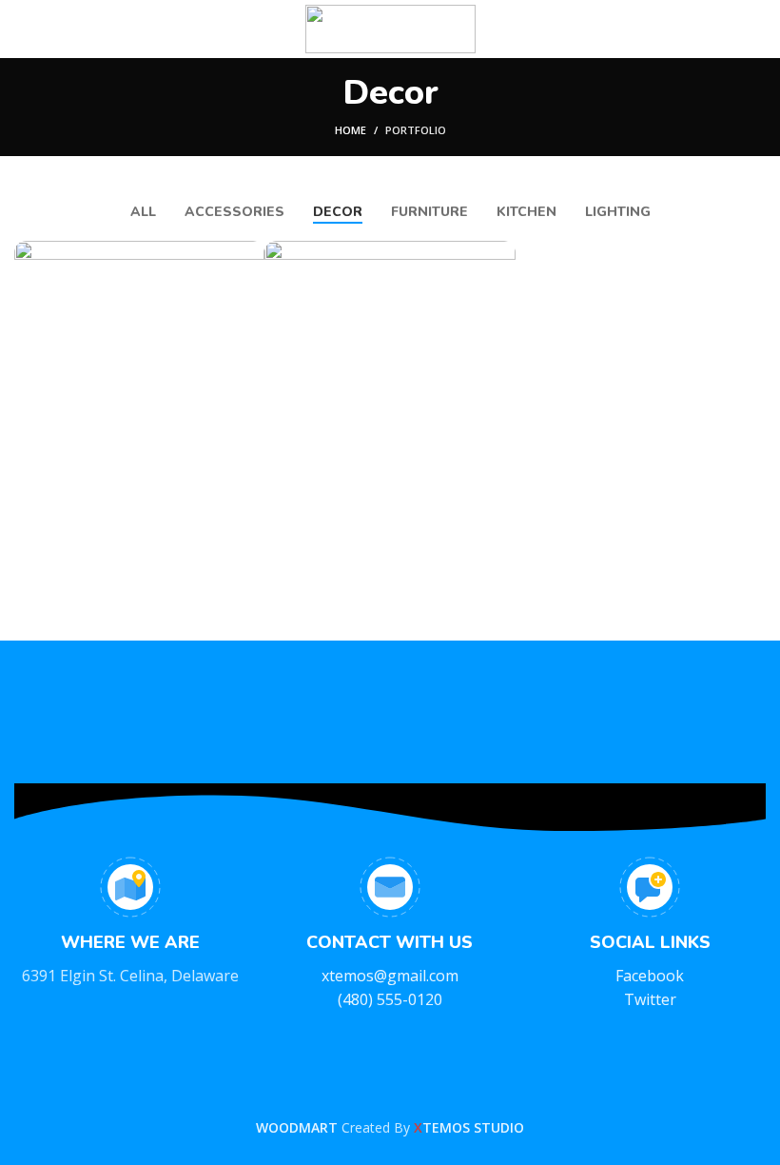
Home (350, 130)
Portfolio (415, 130)
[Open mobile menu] (22, 29)
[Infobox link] (129, 922)
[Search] (760, 29)
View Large (247, 257)
